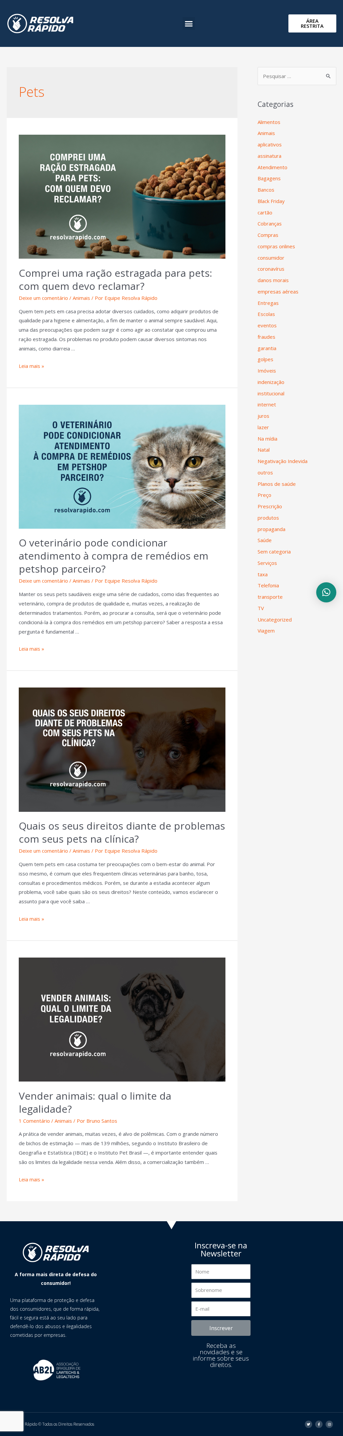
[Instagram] (329, 1424)
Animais (81, 298)
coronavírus (271, 268)
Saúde (265, 540)
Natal (264, 449)
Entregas (268, 303)
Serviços (267, 563)
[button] (189, 23)
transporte (270, 596)
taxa (263, 574)
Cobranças (270, 223)
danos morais (273, 280)
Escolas (266, 314)
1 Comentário (34, 1120)
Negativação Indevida (282, 461)
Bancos (266, 189)
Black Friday (271, 201)
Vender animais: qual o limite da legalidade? (95, 1102)
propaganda (271, 529)
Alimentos (269, 122)
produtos (268, 517)
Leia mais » (31, 366)
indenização (271, 382)
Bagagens (269, 178)
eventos (267, 325)
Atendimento (272, 167)
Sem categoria (274, 551)
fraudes (266, 336)
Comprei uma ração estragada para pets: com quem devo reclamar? (115, 279)
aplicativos (270, 144)
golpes (265, 359)
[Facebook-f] (319, 1424)
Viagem (266, 630)
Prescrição (270, 506)
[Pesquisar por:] (297, 76)
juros (263, 415)
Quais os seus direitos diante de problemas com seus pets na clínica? (122, 832)
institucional (271, 393)
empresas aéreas (278, 291)
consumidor (271, 257)
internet (267, 404)
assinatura (269, 155)
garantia (267, 348)
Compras (268, 235)
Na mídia (267, 438)
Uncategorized (275, 619)
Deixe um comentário (43, 298)
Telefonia (268, 585)
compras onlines (276, 246)
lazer (263, 427)
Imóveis (267, 370)
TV (261, 608)
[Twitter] (308, 1424)
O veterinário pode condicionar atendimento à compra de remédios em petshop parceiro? (113, 556)
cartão (265, 212)
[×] (326, 592)
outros (265, 472)
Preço (264, 495)
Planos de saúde (277, 483)
